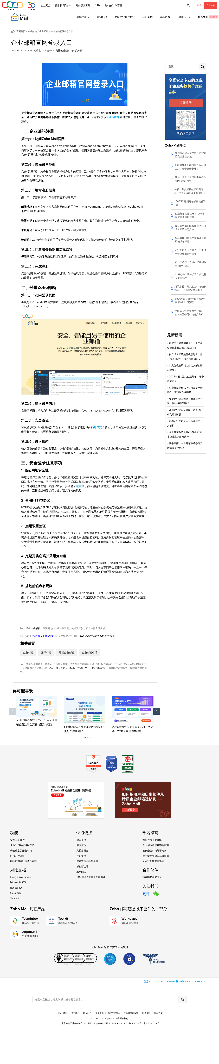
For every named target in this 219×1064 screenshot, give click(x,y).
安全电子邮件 (17, 840)
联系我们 (203, 16)
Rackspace (16, 887)
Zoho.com (19, 6)
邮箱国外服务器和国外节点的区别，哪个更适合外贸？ (190, 167)
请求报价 (81, 845)
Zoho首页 (62, 1013)
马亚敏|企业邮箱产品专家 (69, 50)
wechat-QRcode (156, 893)
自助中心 (183, 16)
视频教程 (165, 16)
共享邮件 (82, 668)
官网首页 (20, 31)
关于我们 (75, 1013)
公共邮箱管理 (96, 668)
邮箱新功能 (82, 866)
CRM (97, 5)
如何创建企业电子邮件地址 (90, 877)
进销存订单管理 (113, 5)
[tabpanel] (37, 711)
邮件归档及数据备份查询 (23, 861)
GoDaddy (15, 893)
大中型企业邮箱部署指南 (156, 855)
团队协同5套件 (63, 5)
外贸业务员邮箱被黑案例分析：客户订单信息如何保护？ (190, 191)
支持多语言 (82, 850)
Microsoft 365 (18, 882)
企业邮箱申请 (89, 652)
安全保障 (99, 1013)
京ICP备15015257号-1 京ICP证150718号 (141, 1023)
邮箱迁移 (53, 668)
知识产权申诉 (114, 1013)
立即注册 (211, 5)
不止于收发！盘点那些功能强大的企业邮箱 (190, 264)
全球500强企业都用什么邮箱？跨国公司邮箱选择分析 (189, 312)
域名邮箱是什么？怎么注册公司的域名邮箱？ (190, 240)
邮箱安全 (99, 427)
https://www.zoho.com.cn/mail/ (97, 635)
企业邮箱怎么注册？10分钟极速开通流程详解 (189, 215)
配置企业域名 (68, 668)
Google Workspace (20, 877)
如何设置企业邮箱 (152, 840)
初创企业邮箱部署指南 (154, 850)
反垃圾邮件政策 (131, 1013)
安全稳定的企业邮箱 (21, 850)
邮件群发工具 (83, 5)
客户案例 (147, 16)
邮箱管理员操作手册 (87, 861)
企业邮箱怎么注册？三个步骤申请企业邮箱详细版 (190, 252)
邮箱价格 (102, 16)
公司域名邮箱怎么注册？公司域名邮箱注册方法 (190, 227)
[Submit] (182, 999)
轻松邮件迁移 (17, 855)
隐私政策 (158, 1013)
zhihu (147, 893)
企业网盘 (45, 5)
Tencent (14, 898)
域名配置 (81, 871)
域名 (78, 486)
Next (156, 711)
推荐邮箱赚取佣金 (152, 877)
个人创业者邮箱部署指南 (156, 845)
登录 (199, 5)
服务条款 (146, 1013)
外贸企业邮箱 (66, 652)
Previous (12, 711)
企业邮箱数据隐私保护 (22, 845)
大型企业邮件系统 (124, 16)
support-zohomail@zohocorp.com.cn (177, 981)
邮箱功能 (82, 16)
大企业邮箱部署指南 (153, 861)
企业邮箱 (32, 31)
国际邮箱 (46, 652)
